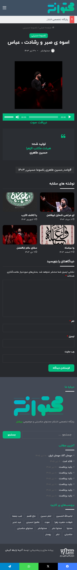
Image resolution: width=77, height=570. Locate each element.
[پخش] (69, 117)
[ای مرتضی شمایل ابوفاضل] (57, 202)
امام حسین (46, 516)
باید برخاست (65, 467)
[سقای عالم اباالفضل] (20, 234)
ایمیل (70, 336)
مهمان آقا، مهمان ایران (60, 455)
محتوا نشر (57, 528)
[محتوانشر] (61, 8)
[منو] (4, 9)
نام (72, 321)
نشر (57, 534)
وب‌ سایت (69, 351)
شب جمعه (17, 516)
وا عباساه (69, 248)
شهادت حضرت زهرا (63, 522)
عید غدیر (17, 522)
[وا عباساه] (57, 234)
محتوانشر (45, 50)
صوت (47, 522)
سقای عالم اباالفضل (27, 248)
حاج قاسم (31, 516)
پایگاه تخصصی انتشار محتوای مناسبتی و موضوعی (42, 19)
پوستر (48, 534)
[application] (38, 117)
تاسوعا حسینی (30, 27)
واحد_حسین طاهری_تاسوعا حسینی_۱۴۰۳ (43, 170)
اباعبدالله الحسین (64, 516)
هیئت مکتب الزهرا (38, 148)
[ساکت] (17, 117)
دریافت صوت (38, 122)
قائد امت (67, 461)
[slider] (9, 116)
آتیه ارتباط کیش (14, 550)
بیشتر (19, 421)
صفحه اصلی (45, 27)
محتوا (69, 528)
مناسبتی (68, 534)
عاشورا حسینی (33, 522)
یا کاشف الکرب (29, 215)
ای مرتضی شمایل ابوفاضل (60, 215)
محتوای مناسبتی (25, 528)
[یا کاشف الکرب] (20, 202)
